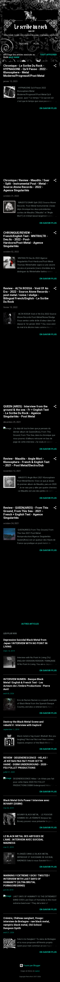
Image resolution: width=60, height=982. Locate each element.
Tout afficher (48, 54)
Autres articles (30, 624)
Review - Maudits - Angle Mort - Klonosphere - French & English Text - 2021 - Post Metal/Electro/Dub (26, 462)
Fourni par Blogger (31, 965)
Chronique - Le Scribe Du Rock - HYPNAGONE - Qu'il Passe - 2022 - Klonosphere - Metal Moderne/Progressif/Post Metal (25, 70)
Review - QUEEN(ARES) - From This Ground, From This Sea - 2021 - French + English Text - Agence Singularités (25, 512)
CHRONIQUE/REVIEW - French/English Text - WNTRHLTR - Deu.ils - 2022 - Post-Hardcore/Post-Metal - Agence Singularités (25, 239)
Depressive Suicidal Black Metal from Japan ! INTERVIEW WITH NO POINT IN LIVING (25, 643)
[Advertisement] (30, 144)
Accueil (23, 43)
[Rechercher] (56, 5)
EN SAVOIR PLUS (48, 108)
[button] (55, 66)
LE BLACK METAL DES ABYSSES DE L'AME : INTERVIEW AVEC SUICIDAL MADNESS (23, 839)
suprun (37, 971)
